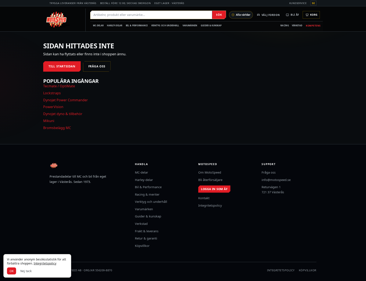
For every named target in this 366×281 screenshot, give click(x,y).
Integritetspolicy (210, 205)
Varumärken (190, 25)
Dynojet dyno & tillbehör (62, 113)
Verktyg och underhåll (165, 25)
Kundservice (298, 3)
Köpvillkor (142, 245)
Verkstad (297, 25)
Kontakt (203, 198)
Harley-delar (114, 25)
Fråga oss (96, 66)
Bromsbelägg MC (57, 127)
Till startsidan (62, 66)
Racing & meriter (147, 194)
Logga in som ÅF (214, 189)
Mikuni (48, 120)
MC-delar (98, 25)
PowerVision (53, 106)
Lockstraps (52, 93)
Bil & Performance (137, 25)
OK (12, 271)
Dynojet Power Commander (65, 100)
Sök (219, 15)
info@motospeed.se (276, 180)
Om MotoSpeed (209, 172)
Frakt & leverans (146, 231)
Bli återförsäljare (210, 180)
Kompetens (313, 25)
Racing (284, 25)
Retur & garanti (146, 238)
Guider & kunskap (211, 25)
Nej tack (26, 271)
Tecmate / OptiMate (59, 86)
